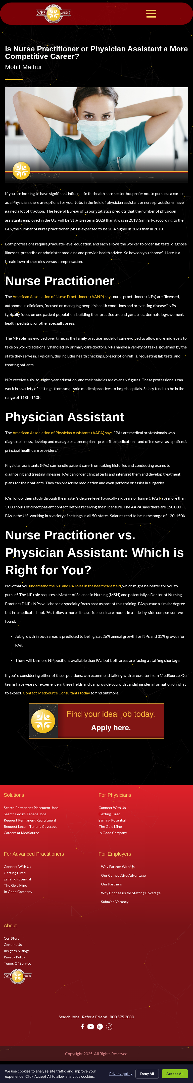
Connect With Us (112, 807)
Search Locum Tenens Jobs (25, 814)
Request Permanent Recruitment (30, 820)
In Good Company (113, 833)
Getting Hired (109, 814)
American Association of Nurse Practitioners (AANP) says (62, 296)
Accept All (174, 1073)
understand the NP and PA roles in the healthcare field (75, 585)
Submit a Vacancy (114, 901)
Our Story (11, 938)
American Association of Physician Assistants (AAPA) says (63, 432)
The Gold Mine (110, 826)
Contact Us (13, 944)
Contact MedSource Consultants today (56, 692)
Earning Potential (112, 820)
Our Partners (111, 884)
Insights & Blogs (17, 951)
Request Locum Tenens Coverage (30, 826)
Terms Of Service (17, 963)
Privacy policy (120, 1073)
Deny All (147, 1073)
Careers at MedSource (21, 833)
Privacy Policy (14, 957)
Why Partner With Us (118, 866)
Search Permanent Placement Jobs (31, 807)
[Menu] (151, 14)
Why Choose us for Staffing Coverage (131, 893)
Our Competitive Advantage (123, 875)
